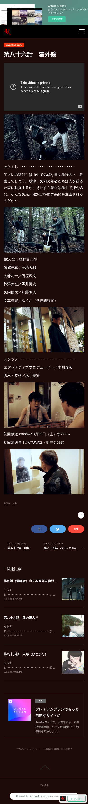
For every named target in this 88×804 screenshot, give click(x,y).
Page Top (44, 767)
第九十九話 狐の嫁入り (21, 617)
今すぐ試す (57, 18)
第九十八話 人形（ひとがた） (26, 654)
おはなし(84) (10, 503)
